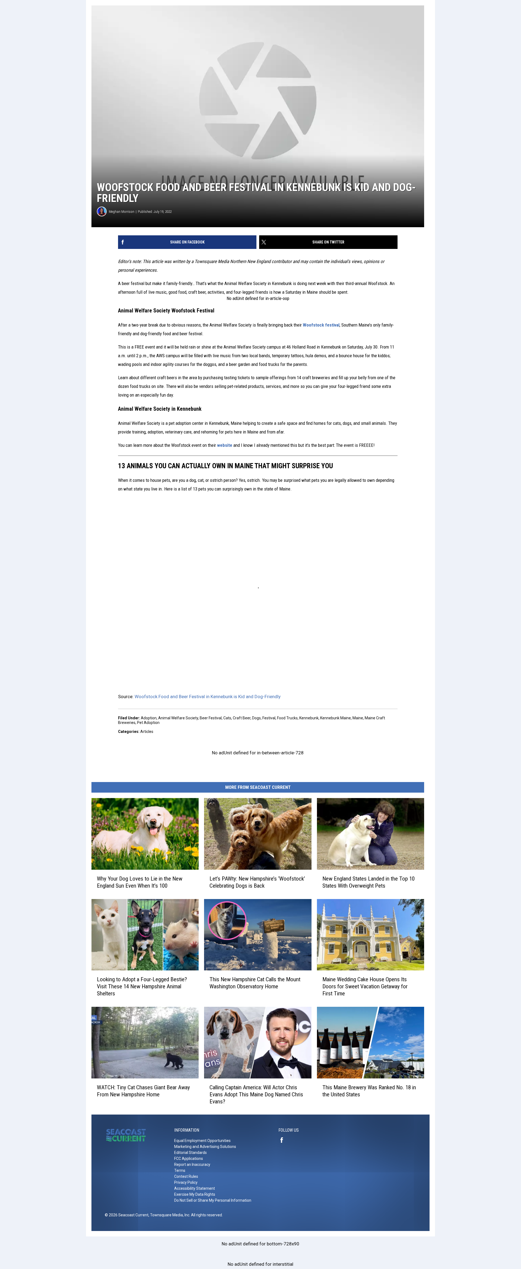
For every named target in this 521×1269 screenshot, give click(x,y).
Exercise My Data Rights (194, 1194)
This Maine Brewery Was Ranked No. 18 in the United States (369, 1090)
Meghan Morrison (121, 212)
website (224, 445)
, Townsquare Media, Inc (168, 1215)
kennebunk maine (335, 718)
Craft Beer (241, 718)
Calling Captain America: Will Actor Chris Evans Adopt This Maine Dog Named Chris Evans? (256, 1094)
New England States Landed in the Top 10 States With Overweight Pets (368, 882)
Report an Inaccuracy (192, 1164)
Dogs (256, 718)
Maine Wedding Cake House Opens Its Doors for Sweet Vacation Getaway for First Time (365, 986)
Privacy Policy (186, 1182)
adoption (149, 718)
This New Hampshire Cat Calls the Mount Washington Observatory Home (254, 983)
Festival (268, 718)
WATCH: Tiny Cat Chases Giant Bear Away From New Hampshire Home (143, 1090)
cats (227, 718)
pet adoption (148, 722)
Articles (146, 731)
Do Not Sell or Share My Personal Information (212, 1200)
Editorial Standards (190, 1152)
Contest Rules (186, 1176)
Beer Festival (211, 718)
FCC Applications (188, 1158)
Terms (179, 1170)
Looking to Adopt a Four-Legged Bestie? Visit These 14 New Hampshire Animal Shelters (142, 986)
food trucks (287, 718)
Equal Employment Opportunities (202, 1140)
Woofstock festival (321, 325)
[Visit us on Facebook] (283, 1140)
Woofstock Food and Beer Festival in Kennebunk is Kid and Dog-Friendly (208, 696)
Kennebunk (309, 718)
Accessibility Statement (194, 1188)
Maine (357, 718)
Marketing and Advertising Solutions (205, 1146)
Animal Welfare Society (178, 718)
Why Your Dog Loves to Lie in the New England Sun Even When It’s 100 (139, 882)
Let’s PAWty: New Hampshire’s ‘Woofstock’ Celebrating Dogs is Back (257, 882)
